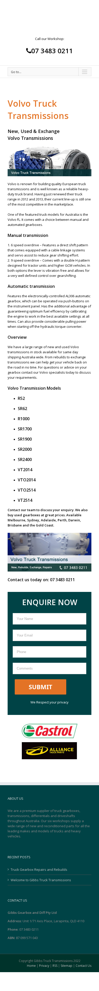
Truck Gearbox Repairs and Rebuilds (39, 869)
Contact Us (83, 965)
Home (31, 965)
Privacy (44, 965)
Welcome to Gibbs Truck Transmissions (41, 880)
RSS (55, 965)
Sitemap (66, 965)
